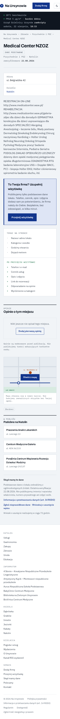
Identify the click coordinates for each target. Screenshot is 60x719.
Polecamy (8, 682)
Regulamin (8, 707)
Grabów (7, 615)
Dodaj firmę (41, 5)
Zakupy (7, 546)
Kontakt (7, 687)
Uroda (6, 555)
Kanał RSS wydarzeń (14, 657)
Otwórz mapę (30, 377)
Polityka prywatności (37, 698)
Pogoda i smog (11, 645)
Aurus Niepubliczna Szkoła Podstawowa (24, 586)
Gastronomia (10, 542)
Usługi (7, 537)
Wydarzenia (9, 649)
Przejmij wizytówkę (22, 217)
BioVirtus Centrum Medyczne (18, 599)
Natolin (10, 91)
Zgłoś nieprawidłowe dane (17, 504)
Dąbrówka (8, 611)
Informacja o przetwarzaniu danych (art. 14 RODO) (29, 499)
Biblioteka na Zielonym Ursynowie (21, 595)
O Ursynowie (10, 653)
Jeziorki (8, 624)
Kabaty (7, 628)
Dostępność (22, 707)
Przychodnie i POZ (41, 34)
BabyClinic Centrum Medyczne (19, 590)
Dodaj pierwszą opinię (30, 331)
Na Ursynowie (13, 6)
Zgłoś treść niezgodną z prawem (18, 712)
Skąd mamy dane (12, 678)
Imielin (7, 620)
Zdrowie (24, 34)
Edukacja (8, 559)
